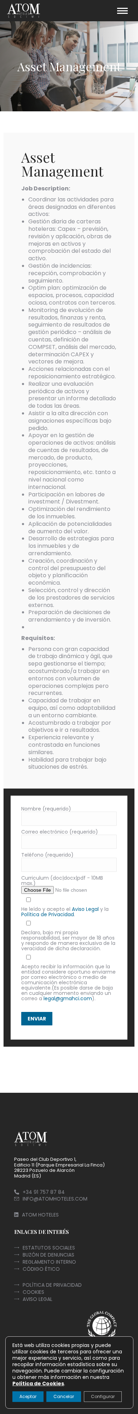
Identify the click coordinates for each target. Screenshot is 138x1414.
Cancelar (63, 1396)
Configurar (103, 1396)
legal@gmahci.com (68, 998)
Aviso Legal (85, 909)
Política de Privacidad (47, 914)
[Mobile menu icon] (122, 11)
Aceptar (27, 1396)
